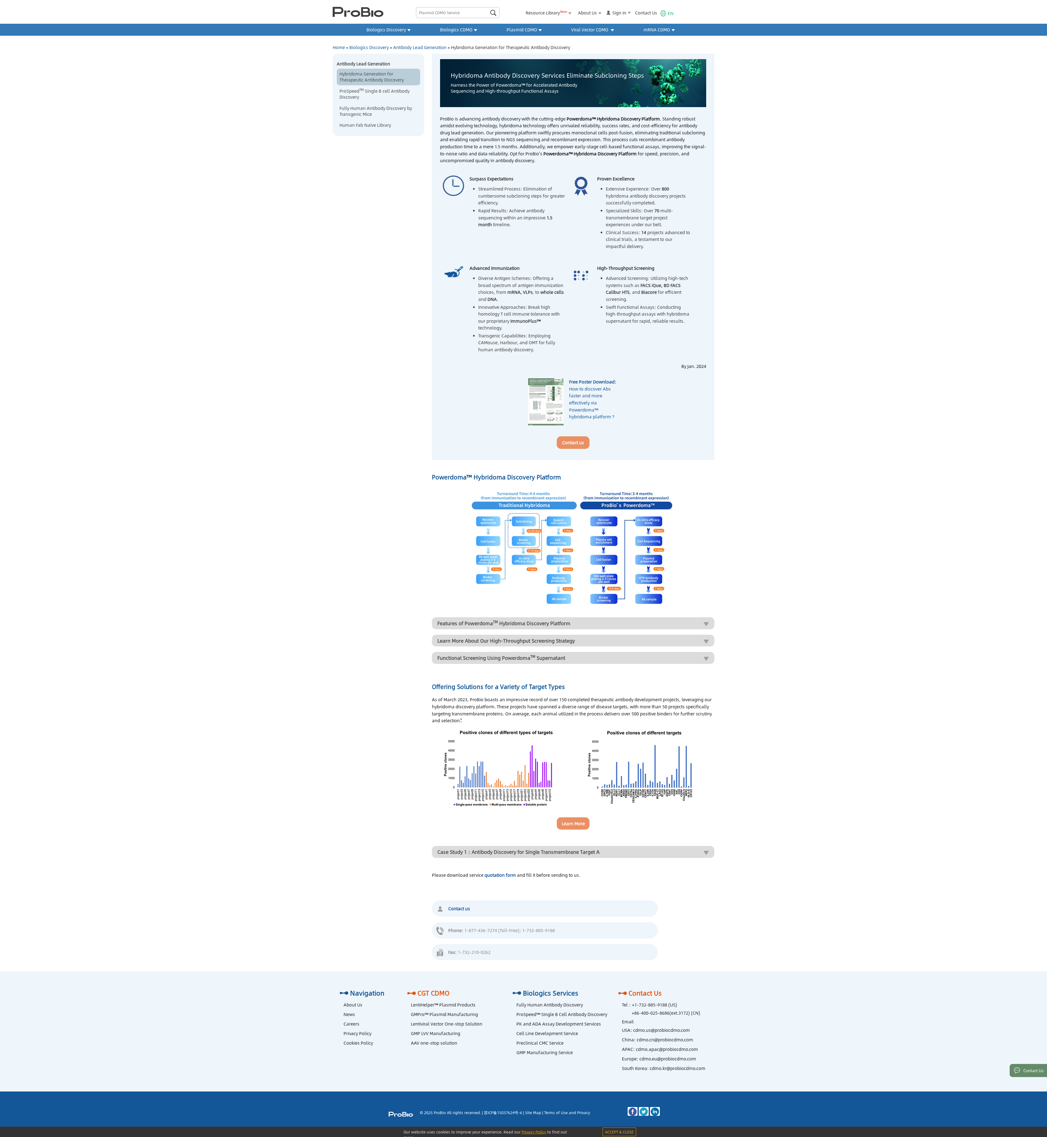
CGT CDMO (433, 993)
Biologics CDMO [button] (456, 29)
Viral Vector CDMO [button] (590, 29)
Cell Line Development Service (547, 1033)
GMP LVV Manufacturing (435, 1033)
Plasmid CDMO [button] (522, 29)
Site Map (533, 1112)
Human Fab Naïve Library (365, 125)
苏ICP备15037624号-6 (503, 1112)
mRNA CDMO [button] (656, 29)
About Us (353, 1004)
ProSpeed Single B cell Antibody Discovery (374, 93)
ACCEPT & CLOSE (619, 1132)
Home (339, 47)
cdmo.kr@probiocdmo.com (677, 1068)
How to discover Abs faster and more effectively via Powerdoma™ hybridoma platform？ (592, 399)
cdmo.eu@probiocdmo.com (667, 1058)
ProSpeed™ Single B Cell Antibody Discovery (561, 1014)
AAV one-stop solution (434, 1042)
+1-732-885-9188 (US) (654, 1004)
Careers (351, 1023)
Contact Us (646, 12)
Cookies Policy (358, 1042)
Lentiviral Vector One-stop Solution (446, 1023)
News (349, 1014)
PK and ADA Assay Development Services (558, 1023)
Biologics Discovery (369, 47)
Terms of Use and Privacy (567, 1112)
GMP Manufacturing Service (544, 1052)
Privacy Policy (357, 1033)
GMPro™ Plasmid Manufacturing (444, 1014)
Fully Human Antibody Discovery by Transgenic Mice (375, 111)
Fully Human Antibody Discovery (549, 1004)
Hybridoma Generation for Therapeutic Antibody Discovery (371, 76)
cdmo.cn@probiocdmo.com (665, 1039)
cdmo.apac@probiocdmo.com (667, 1049)
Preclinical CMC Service (540, 1042)
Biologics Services (550, 993)
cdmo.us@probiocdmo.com (661, 1030)
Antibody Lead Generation (420, 47)
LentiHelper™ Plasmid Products (443, 1004)
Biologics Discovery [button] (386, 29)
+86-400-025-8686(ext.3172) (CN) (666, 1012)
